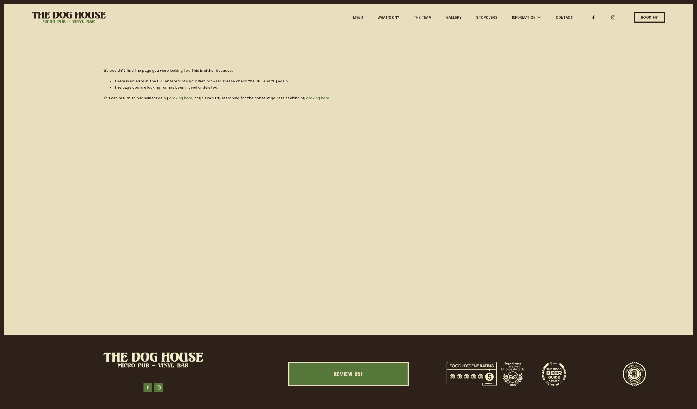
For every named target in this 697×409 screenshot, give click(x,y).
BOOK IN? (649, 17)
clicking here (180, 98)
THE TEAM (423, 17)
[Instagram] (613, 17)
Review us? (348, 374)
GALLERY (454, 17)
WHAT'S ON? (388, 17)
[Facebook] (593, 17)
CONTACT (564, 17)
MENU (358, 17)
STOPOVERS (486, 17)
